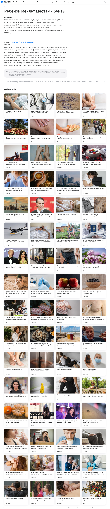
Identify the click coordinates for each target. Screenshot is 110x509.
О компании (7, 507)
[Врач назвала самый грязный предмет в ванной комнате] (42, 364)
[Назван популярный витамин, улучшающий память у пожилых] (94, 389)
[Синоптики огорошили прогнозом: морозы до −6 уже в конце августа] (42, 415)
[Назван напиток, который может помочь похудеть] (16, 338)
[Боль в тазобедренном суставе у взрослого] (68, 260)
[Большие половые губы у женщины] (16, 105)
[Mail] (2, 2)
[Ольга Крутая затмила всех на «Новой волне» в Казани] (16, 260)
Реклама (14, 507)
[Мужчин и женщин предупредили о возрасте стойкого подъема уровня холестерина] (68, 467)
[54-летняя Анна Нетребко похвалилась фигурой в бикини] (16, 389)
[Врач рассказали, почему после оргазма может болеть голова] (16, 286)
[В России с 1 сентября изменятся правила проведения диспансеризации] (94, 235)
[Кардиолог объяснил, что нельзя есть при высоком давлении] (42, 183)
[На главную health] (9, 2)
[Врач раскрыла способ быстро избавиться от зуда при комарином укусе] (94, 415)
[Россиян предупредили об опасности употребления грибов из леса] (42, 338)
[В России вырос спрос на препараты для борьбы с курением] (16, 183)
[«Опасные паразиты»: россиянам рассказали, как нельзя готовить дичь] (42, 312)
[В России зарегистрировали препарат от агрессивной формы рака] (42, 286)
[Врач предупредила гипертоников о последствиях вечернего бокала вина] (42, 467)
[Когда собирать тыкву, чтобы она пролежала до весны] (16, 415)
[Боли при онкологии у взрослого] (94, 183)
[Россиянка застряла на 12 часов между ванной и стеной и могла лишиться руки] (94, 467)
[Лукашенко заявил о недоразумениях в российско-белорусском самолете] (16, 235)
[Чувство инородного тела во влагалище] (68, 209)
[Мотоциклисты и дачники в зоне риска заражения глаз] (68, 235)
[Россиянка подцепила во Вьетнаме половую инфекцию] (68, 157)
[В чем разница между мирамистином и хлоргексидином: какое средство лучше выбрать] (94, 364)
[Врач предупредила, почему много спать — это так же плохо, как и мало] (42, 235)
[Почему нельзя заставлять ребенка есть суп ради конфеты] (16, 312)
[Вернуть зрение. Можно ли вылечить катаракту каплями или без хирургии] (16, 467)
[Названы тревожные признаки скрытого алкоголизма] (42, 441)
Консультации (7, 7)
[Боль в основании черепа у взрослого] (16, 493)
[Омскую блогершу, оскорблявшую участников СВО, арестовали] (16, 157)
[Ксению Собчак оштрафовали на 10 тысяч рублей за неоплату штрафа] (42, 209)
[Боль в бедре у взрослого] (68, 389)
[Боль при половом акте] (68, 364)
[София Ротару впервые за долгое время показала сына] (68, 415)
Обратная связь (72, 507)
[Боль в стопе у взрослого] (16, 364)
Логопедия (16, 7)
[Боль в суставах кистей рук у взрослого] (68, 312)
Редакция (46, 507)
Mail (3, 507)
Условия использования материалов (58, 507)
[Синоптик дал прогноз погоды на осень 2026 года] (94, 131)
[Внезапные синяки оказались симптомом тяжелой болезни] (42, 131)
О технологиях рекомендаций (84, 507)
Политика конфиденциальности (99, 507)
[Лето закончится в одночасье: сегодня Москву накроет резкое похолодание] (68, 183)
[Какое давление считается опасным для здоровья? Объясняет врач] (42, 105)
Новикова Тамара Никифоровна (23, 42)
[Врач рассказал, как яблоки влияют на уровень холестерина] (16, 131)
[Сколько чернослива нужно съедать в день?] (94, 286)
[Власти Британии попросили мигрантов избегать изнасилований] (16, 209)
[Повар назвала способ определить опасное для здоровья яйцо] (68, 131)
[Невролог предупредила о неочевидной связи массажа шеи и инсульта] (68, 493)
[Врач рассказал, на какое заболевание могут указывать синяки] (42, 157)
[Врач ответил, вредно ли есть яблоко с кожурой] (68, 286)
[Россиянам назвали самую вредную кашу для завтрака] (94, 157)
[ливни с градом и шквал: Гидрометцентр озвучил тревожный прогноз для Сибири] (42, 389)
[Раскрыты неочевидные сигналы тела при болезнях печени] (94, 105)
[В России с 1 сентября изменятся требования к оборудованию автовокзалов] (42, 260)
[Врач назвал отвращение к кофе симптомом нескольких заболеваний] (68, 441)
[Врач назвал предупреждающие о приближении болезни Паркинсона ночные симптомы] (94, 441)
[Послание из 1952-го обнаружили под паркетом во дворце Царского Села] (68, 105)
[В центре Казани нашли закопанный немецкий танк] (94, 209)
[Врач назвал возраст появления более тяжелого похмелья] (94, 338)
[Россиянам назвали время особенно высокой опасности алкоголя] (68, 338)
